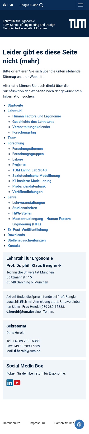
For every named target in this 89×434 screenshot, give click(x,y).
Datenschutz (11, 423)
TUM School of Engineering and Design (29, 25)
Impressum (37, 423)
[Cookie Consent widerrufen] (79, 424)
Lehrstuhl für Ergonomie (19, 21)
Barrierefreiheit (64, 423)
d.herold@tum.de (19, 311)
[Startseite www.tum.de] (77, 23)
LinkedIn (9, 382)
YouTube (17, 382)
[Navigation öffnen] (80, 5)
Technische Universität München (25, 28)
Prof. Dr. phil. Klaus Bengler (31, 265)
